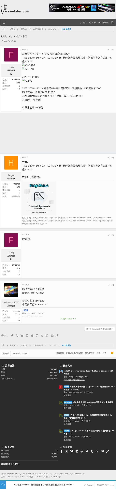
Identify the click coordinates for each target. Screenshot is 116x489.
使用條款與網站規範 (74, 353)
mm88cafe (52, 378)
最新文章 (67, 365)
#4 (112, 285)
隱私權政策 (89, 353)
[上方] (109, 353)
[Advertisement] (58, 133)
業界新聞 (67, 408)
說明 (98, 353)
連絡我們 (60, 353)
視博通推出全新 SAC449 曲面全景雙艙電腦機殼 (88, 402)
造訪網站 (16, 196)
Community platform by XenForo (26, 473)
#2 (112, 157)
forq (5, 41)
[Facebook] (113, 475)
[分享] (108, 49)
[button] (4, 22)
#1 (112, 49)
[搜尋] (112, 22)
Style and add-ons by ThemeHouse (69, 473)
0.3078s (38, 476)
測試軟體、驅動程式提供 (74, 379)
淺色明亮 (5, 353)
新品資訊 (67, 395)
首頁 (104, 353)
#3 (112, 235)
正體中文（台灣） (20, 353)
